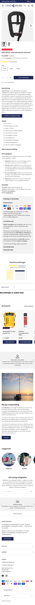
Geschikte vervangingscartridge (12, 115)
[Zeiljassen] (9, 459)
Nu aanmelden (7, 538)
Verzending (8, 58)
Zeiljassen (9, 468)
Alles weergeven (28, 306)
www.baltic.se (11, 191)
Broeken (24, 468)
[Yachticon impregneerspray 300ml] (25, 320)
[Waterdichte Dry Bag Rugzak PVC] (9, 320)
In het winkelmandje (23, 77)
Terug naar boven (17, 513)
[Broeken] (25, 459)
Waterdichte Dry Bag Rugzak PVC (9, 332)
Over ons (6, 437)
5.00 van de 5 (22, 265)
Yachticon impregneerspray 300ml (24, 333)
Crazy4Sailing (8, 600)
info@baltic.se (9, 192)
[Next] (30, 25)
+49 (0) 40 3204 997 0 (8, 565)
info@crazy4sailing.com (8, 562)
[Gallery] (17, 28)
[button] (29, 1)
